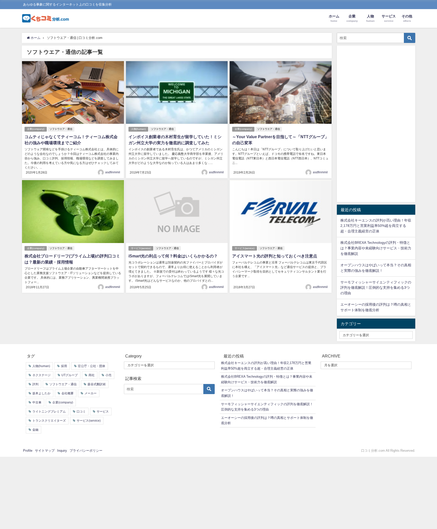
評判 (35, 384)
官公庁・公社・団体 (91, 366)
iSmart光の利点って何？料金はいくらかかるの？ (173, 256)
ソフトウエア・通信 (61, 129)
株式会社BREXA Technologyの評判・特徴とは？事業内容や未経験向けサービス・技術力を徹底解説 (375, 248)
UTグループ (69, 375)
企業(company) (35, 129)
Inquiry (62, 450)
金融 (35, 429)
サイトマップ (45, 450)
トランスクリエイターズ (49, 420)
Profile (27, 450)
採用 (64, 366)
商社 (92, 375)
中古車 (36, 402)
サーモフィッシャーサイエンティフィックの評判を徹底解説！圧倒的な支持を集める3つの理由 (375, 287)
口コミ (81, 411)
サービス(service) (141, 248)
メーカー (90, 393)
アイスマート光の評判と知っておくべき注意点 (274, 256)
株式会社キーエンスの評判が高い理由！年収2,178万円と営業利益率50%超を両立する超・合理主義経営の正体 (375, 226)
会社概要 (67, 393)
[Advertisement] (376, 124)
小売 (108, 375)
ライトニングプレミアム (49, 411)
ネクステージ (41, 375)
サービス (103, 411)
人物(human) (138, 129)
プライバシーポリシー (86, 450)
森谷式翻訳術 (97, 384)
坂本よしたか (41, 393)
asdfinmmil (112, 172)
